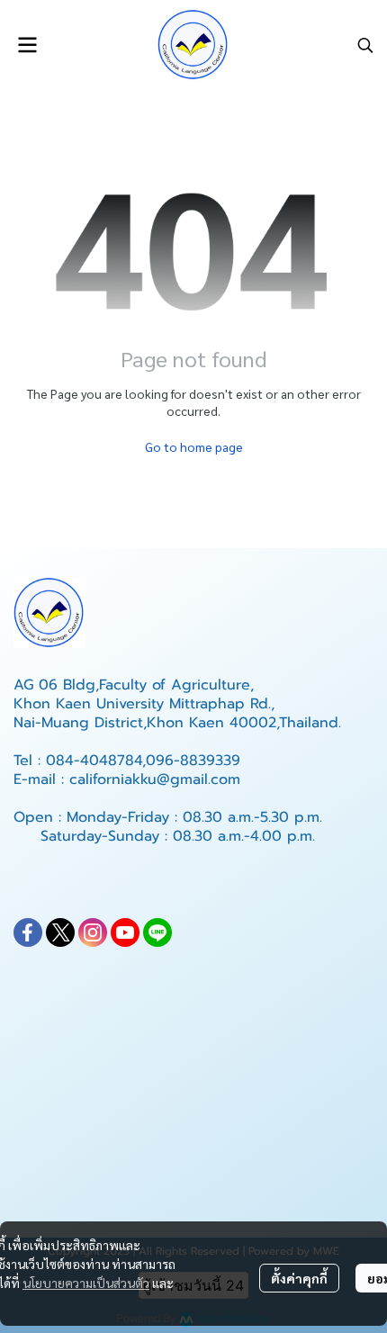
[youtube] (125, 932)
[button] (365, 45)
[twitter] (60, 932)
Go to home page (194, 446)
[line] (157, 932)
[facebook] (28, 932)
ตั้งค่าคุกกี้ (299, 1278)
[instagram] (92, 932)
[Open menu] (27, 45)
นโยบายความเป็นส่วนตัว (85, 1282)
